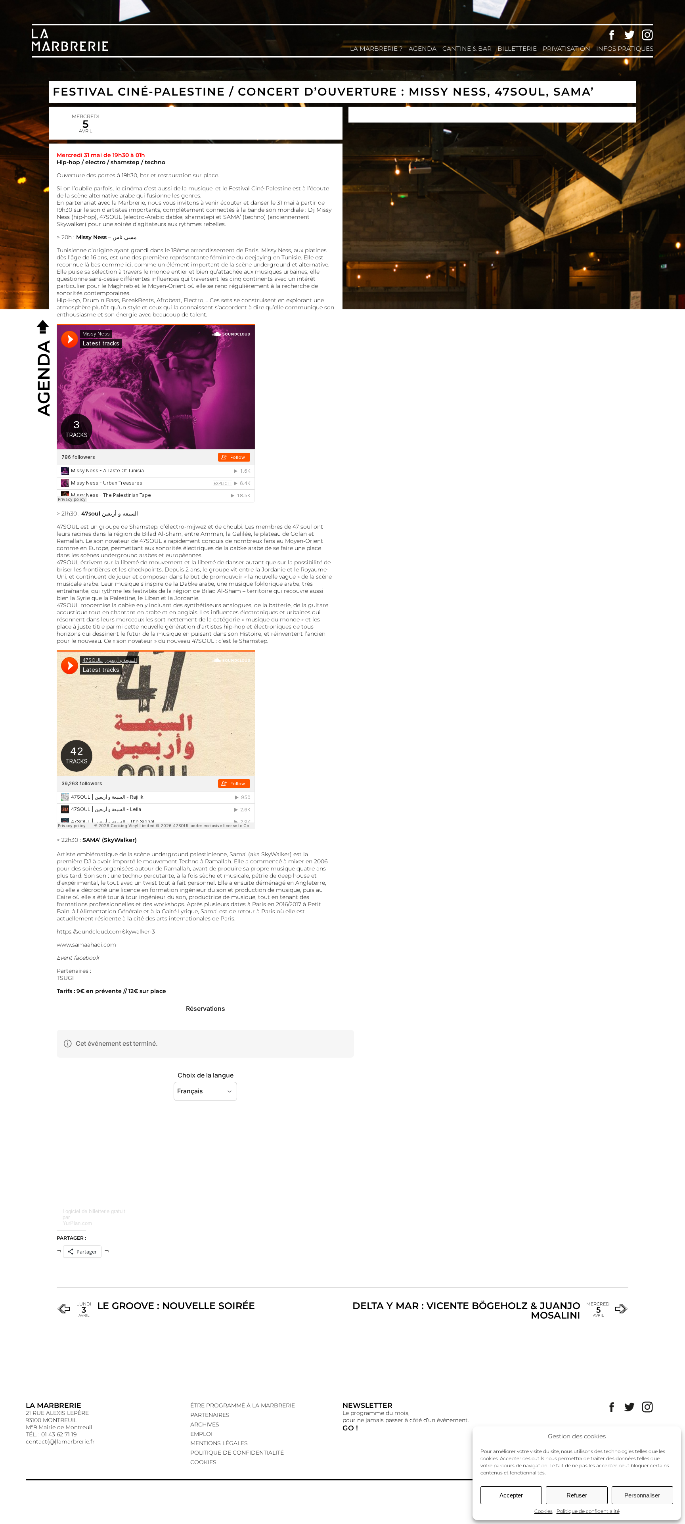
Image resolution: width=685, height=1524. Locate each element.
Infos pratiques (624, 48)
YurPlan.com (77, 1223)
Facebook (612, 35)
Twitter (629, 35)
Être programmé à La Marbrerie (242, 1405)
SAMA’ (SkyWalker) (109, 839)
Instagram (647, 35)
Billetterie (517, 48)
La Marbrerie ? (376, 48)
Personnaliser (642, 1495)
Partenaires (210, 1415)
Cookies (543, 1511)
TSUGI (65, 977)
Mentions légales (219, 1443)
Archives (204, 1424)
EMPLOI (201, 1434)
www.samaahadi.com (86, 944)
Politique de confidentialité (588, 1511)
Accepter (511, 1495)
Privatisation (566, 48)
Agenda (422, 48)
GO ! (350, 1428)
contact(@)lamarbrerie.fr (60, 1441)
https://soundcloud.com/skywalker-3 (106, 931)
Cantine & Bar (467, 48)
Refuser (576, 1495)
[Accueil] (71, 50)
